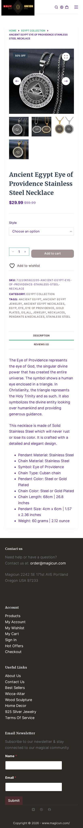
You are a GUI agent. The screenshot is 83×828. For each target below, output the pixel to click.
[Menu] (76, 7)
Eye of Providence (39, 308)
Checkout (13, 652)
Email (10, 778)
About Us (13, 676)
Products (12, 616)
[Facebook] (49, 809)
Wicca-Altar (15, 694)
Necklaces (56, 312)
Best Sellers (15, 688)
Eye (21, 308)
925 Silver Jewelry (20, 712)
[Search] (56, 7)
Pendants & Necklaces (27, 316)
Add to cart (52, 253)
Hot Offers (14, 646)
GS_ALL (26, 312)
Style (13, 223)
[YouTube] (33, 809)
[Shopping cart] (66, 7)
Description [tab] (41, 335)
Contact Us (14, 682)
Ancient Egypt (30, 299)
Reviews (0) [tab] (41, 344)
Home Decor (15, 705)
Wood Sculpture (18, 700)
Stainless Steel (58, 316)
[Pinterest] (41, 809)
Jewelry (39, 312)
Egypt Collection (40, 294)
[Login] (61, 7)
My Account (15, 622)
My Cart (12, 634)
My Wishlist (14, 628)
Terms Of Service (19, 718)
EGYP (13, 308)
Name (11, 756)
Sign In (11, 640)
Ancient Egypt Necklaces (44, 303)
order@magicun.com (48, 563)
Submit (14, 801)
